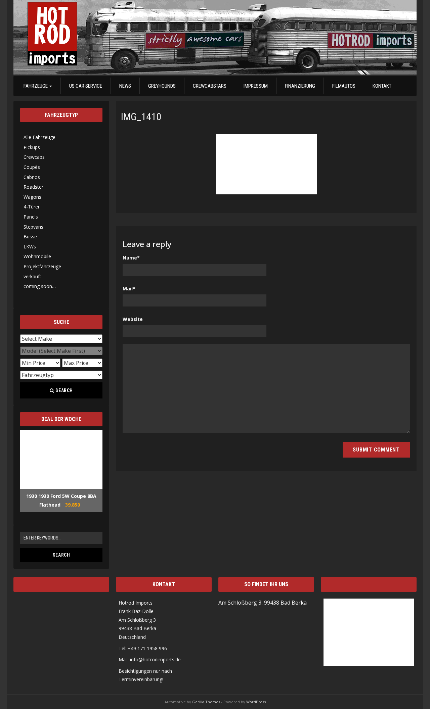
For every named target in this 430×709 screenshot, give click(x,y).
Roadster (33, 187)
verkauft (32, 276)
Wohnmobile (37, 256)
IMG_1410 (141, 117)
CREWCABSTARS (209, 86)
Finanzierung (300, 86)
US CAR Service (85, 86)
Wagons (32, 197)
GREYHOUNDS (162, 86)
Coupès (32, 167)
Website (133, 319)
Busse (30, 236)
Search (63, 390)
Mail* (129, 288)
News (125, 86)
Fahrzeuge (36, 86)
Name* (131, 257)
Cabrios (32, 177)
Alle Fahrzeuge (39, 137)
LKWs (30, 246)
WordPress (256, 701)
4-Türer (32, 206)
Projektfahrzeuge (42, 266)
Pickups (32, 147)
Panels (31, 217)
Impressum (256, 86)
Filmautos (343, 86)
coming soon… (40, 286)
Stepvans (33, 227)
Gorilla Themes (206, 701)
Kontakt (382, 86)
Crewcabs (34, 157)
